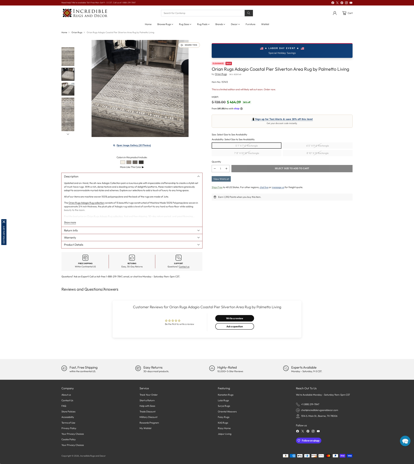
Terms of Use (68, 422)
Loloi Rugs (223, 400)
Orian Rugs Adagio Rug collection (86, 202)
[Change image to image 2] (67, 74)
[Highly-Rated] (212, 368)
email (126, 276)
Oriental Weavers (227, 411)
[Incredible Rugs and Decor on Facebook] (332, 3)
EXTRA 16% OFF (4, 234)
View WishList (221, 178)
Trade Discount (147, 411)
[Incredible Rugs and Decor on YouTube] (351, 3)
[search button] (249, 13)
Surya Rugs (224, 405)
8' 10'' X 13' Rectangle (318, 152)
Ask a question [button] (234, 326)
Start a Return (147, 400)
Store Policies (68, 411)
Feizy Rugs (223, 417)
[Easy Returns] (138, 368)
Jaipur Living (224, 433)
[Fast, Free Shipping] (64, 368)
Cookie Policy (68, 439)
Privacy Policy (68, 428)
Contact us (184, 266)
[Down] (67, 134)
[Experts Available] (286, 368)
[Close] (4, 221)
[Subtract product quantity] (215, 168)
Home (64, 32)
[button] (405, 441)
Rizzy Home (224, 428)
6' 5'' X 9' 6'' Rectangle (317, 145)
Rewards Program (149, 422)
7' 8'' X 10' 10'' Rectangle (246, 152)
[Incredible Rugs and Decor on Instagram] (346, 3)
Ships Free (217, 187)
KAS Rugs (223, 422)
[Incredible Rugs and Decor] (84, 13)
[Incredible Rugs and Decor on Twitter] (337, 3)
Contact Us (67, 400)
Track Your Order (149, 394)
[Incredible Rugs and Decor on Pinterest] (341, 3)
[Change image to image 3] (67, 89)
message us (278, 187)
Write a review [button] (234, 318)
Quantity (216, 161)
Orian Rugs (76, 32)
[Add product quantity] (226, 168)
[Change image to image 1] (67, 56)
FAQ (63, 405)
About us (66, 394)
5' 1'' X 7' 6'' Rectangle (246, 145)
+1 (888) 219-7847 (310, 404)
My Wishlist (145, 428)
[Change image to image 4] (67, 121)
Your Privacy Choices (72, 433)
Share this (191, 45)
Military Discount (148, 417)
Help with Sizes (147, 405)
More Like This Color (132, 167)
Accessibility (67, 417)
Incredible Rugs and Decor (93, 455)
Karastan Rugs (225, 394)
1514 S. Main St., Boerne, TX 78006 (319, 415)
